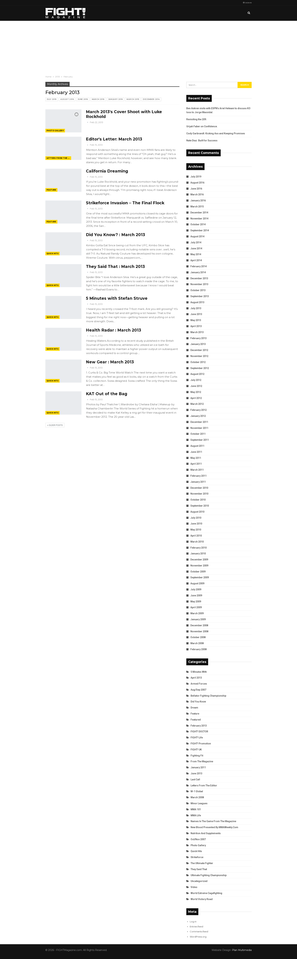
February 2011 (198, 475)
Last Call (195, 779)
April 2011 (196, 463)
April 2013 (196, 326)
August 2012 (197, 374)
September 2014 (199, 230)
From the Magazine (202, 761)
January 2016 (115, 99)
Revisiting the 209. (196, 119)
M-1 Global (197, 791)
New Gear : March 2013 (110, 362)
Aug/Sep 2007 (198, 689)
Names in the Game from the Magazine (213, 821)
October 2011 (198, 433)
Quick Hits (52, 253)
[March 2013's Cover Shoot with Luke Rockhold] (63, 120)
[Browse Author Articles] (88, 122)
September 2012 (199, 368)
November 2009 (199, 565)
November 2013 (199, 284)
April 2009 (196, 607)
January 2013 (198, 344)
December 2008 (199, 625)
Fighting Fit (197, 755)
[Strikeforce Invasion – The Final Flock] (63, 212)
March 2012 (197, 404)
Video (194, 887)
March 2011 (197, 469)
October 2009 (198, 571)
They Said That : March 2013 (115, 266)
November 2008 (199, 631)
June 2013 (196, 314)
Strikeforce (197, 857)
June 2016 (83, 99)
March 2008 (197, 643)
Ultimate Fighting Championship (209, 875)
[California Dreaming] (63, 180)
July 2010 (195, 517)
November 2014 (199, 218)
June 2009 (196, 595)
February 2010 (198, 547)
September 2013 (199, 296)
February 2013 (198, 338)
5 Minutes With (199, 671)
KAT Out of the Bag (106, 393)
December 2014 (151, 99)
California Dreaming (107, 171)
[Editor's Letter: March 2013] (63, 148)
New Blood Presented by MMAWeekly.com (214, 827)
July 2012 (195, 380)
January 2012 (198, 416)
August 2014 (197, 236)
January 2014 (198, 272)
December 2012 (199, 350)
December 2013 (199, 278)
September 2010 (199, 505)
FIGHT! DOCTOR (199, 731)
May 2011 (195, 458)
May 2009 (195, 601)
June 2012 (196, 386)
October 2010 (198, 499)
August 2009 (197, 583)
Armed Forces (199, 683)
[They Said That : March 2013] (63, 275)
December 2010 (199, 487)
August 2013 (197, 302)
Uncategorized (199, 881)
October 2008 (198, 637)
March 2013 (197, 332)
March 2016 (98, 99)
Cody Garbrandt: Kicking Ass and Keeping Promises (215, 133)
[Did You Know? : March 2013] (63, 243)
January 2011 (198, 481)
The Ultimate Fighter (202, 863)
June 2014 (196, 248)
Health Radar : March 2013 (113, 330)
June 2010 (196, 523)
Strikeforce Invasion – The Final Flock (125, 203)
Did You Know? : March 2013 (115, 234)
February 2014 (198, 266)
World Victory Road (202, 899)
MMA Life (196, 815)
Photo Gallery (55, 130)
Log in (193, 921)
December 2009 (199, 559)
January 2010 (198, 553)
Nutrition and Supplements (206, 833)
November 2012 (199, 356)
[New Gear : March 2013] (63, 371)
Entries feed (196, 926)
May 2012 (195, 392)
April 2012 (196, 398)
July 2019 (52, 99)
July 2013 (195, 308)
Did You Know (198, 701)
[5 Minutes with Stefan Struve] (63, 307)
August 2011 (197, 446)
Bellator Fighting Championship (208, 695)
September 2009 (199, 577)
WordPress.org (198, 936)
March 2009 (197, 613)
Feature (51, 190)
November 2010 (199, 493)
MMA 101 (196, 809)
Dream (194, 707)
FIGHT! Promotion (201, 743)
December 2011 (199, 422)
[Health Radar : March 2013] (63, 339)
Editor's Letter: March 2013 (114, 139)
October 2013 (198, 290)
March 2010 (197, 541)
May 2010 (195, 529)
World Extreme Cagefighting (206, 893)
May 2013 (195, 320)
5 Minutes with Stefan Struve (116, 298)
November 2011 (199, 428)
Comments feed (199, 931)
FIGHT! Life (197, 737)
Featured (196, 719)
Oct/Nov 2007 (198, 839)
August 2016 (67, 99)
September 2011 (199, 439)
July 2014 (195, 242)
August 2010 (197, 511)
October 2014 (198, 224)
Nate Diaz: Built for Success (201, 140)
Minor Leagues (199, 803)
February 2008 (198, 649)
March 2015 (132, 99)
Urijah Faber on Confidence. (202, 126)
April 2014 (196, 260)
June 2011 (196, 452)
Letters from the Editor (59, 158)
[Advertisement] (148, 47)
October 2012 (198, 362)
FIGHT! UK (196, 749)
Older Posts (55, 425)
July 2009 (195, 589)
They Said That (199, 869)
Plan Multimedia (242, 950)
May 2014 (195, 254)
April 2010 (196, 535)
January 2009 (198, 619)
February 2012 (198, 410)
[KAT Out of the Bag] (63, 402)
